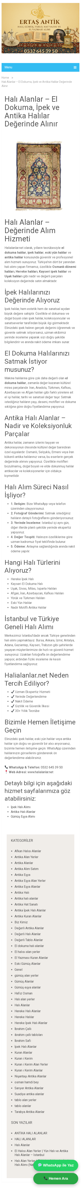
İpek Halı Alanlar (26, 1047)
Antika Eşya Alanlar (27, 887)
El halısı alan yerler (27, 952)
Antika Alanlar (24, 863)
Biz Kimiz (21, 922)
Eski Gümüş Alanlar (27, 964)
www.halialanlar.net (40, 772)
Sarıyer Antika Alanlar (29, 1088)
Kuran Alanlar (23, 1052)
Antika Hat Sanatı (26, 904)
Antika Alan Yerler (26, 857)
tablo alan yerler (25, 1100)
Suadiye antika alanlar (29, 1094)
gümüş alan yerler (27, 975)
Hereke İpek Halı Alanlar (31, 1023)
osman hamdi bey (27, 1082)
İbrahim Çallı (23, 1029)
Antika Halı (22, 892)
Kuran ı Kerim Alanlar (29, 1070)
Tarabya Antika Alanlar (29, 1112)
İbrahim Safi (23, 1041)
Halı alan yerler (25, 999)
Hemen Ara (58, 1179)
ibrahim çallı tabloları (29, 1035)
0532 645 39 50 (52, 767)
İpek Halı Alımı (20, 807)
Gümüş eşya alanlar (28, 987)
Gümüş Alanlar (24, 981)
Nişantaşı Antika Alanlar (30, 1076)
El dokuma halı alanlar (29, 946)
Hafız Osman (23, 993)
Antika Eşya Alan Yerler (30, 881)
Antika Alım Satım (27, 869)
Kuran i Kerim (24, 1058)
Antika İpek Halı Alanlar (30, 910)
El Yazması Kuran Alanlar (31, 958)
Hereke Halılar (24, 1017)
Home (5, 77)
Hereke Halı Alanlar (28, 1011)
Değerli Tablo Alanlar (29, 940)
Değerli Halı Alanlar (28, 934)
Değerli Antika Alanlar (29, 928)
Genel (18, 969)
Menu (8, 67)
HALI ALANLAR (25, 1139)
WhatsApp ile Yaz (57, 1165)
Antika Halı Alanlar (23, 812)
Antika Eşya (22, 875)
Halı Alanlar (22, 1005)
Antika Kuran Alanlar (28, 916)
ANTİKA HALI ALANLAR (31, 1133)
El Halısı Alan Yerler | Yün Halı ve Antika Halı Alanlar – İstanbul (41, 1153)
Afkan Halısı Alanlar (28, 851)
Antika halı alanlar (26, 898)
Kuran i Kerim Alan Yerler (31, 1064)
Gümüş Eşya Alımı (23, 816)
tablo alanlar (23, 1106)
